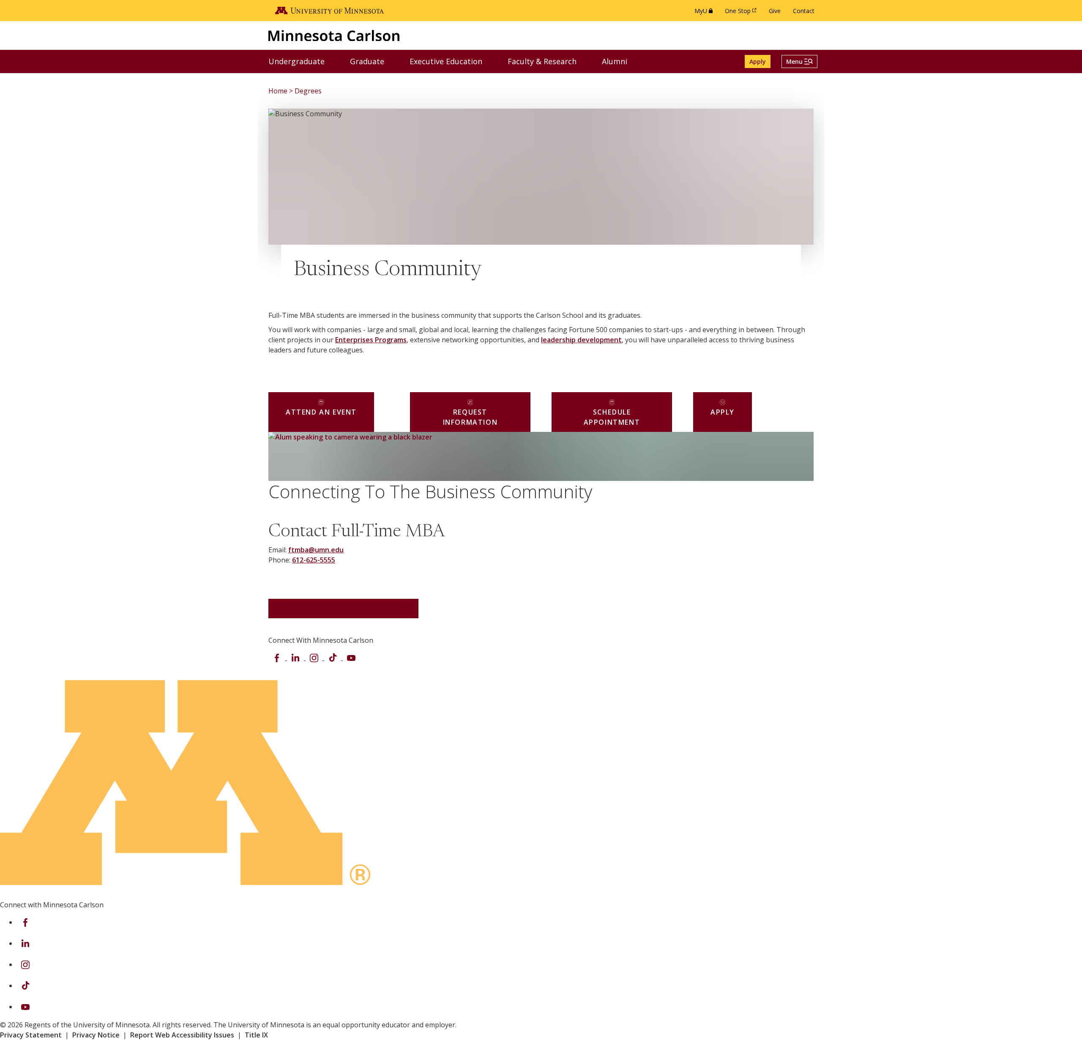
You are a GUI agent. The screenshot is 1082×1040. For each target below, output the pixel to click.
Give (775, 11)
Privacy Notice (96, 1035)
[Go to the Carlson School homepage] (333, 35)
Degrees (308, 91)
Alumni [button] (620, 61)
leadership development (581, 339)
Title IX (256, 1035)
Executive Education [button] (451, 61)
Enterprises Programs (371, 339)
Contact (803, 11)
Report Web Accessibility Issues (182, 1035)
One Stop (742, 13)
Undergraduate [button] (301, 61)
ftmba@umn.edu (316, 549)
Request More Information (343, 608)
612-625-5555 (313, 560)
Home (277, 91)
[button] (799, 61)
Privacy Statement (31, 1035)
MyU (705, 13)
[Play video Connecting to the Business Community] (292, 456)
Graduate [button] (372, 61)
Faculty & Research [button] (547, 61)
